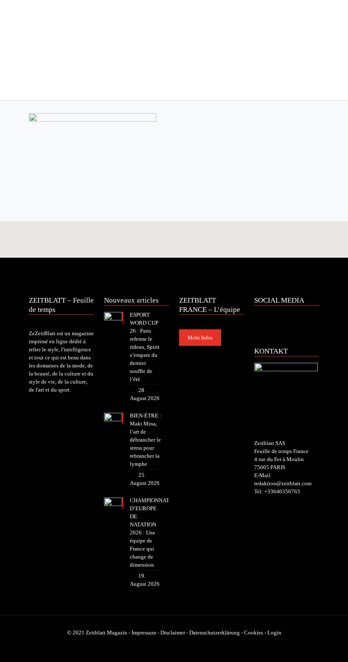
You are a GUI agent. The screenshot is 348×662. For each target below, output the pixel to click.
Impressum (144, 632)
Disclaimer (172, 632)
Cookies (253, 632)
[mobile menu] (36, 88)
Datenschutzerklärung (214, 632)
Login (274, 632)
